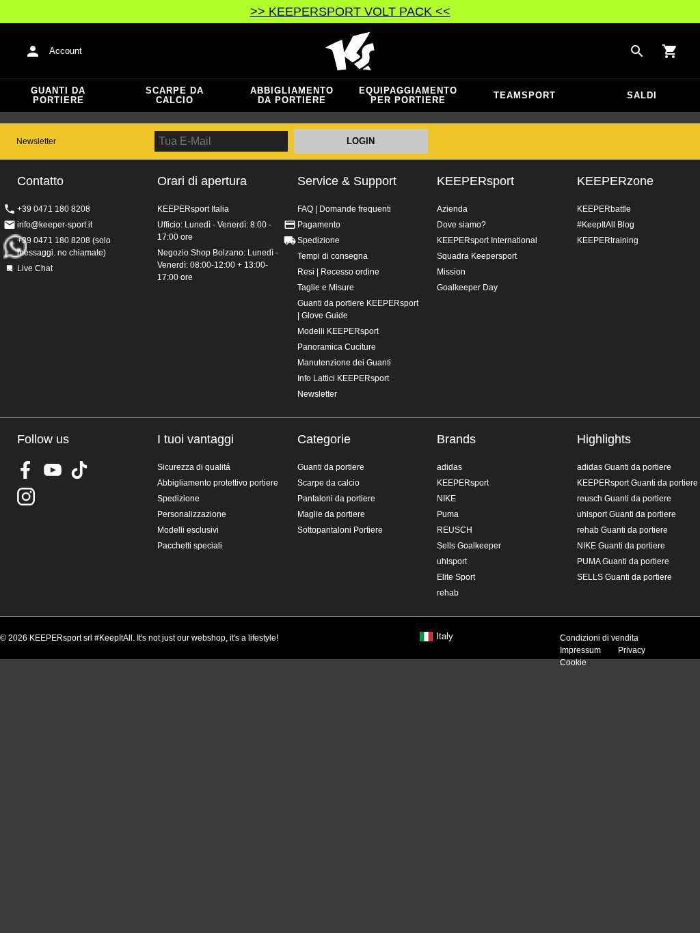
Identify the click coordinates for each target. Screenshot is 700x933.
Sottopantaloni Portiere (340, 530)
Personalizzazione (191, 514)
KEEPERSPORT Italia (350, 51)
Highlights (604, 439)
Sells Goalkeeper (469, 546)
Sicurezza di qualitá (193, 467)
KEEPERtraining (607, 240)
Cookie (573, 662)
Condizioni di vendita (599, 638)
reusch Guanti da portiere (624, 498)
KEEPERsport (475, 181)
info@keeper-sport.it (54, 224)
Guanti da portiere (58, 95)
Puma (448, 514)
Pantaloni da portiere (336, 498)
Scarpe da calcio (175, 95)
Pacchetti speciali (189, 546)
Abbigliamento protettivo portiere (217, 483)
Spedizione (318, 240)
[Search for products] (637, 51)
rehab (448, 593)
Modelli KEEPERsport (338, 331)
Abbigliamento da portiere (292, 95)
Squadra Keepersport (477, 256)
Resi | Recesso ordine (338, 272)
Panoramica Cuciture (336, 347)
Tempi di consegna (332, 256)
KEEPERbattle (604, 209)
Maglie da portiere (331, 514)
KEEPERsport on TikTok (79, 470)
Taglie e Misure (325, 287)
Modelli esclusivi (188, 530)
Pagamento (318, 224)
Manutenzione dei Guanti (344, 362)
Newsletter (36, 141)
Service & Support (346, 181)
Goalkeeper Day (467, 287)
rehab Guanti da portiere (622, 530)
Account (65, 51)
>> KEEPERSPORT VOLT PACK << (350, 11)
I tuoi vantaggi (195, 439)
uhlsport (452, 561)
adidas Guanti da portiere (624, 467)
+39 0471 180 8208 (53, 209)
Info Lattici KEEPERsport (343, 378)
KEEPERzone (615, 181)
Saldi (642, 95)
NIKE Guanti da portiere (621, 546)
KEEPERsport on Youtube (53, 470)
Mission (451, 272)
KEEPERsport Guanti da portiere (637, 483)
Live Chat (35, 268)
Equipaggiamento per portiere (408, 95)
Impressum (580, 650)
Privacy (631, 650)
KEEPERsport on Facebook (26, 470)
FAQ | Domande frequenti (344, 209)
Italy (444, 636)
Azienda (452, 209)
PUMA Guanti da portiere (623, 561)
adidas (449, 467)
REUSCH (454, 530)
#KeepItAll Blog (605, 224)
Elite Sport (456, 577)
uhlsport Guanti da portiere (626, 514)
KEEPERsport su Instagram (26, 496)
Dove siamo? (461, 224)
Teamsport (525, 95)
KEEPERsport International (487, 240)
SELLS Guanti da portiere (624, 577)
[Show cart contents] (670, 51)
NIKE (446, 498)
